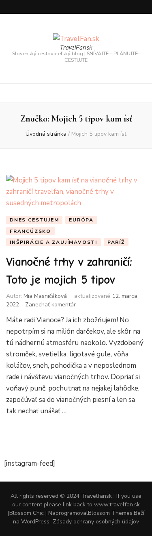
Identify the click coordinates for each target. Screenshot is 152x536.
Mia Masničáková (45, 296)
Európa (81, 220)
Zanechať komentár (50, 304)
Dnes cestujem (34, 220)
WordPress (35, 521)
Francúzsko (30, 231)
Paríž (116, 242)
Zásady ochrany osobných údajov (96, 521)
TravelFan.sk (76, 47)
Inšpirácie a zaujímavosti (53, 242)
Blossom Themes (110, 513)
